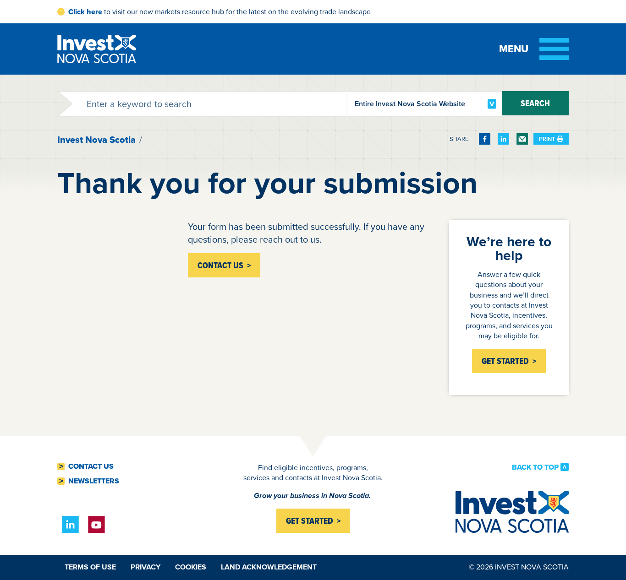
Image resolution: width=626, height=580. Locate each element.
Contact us (220, 265)
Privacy (145, 567)
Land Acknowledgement (269, 567)
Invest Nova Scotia (96, 139)
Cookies (190, 567)
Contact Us (91, 466)
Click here (85, 11)
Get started (309, 521)
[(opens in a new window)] (484, 139)
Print (547, 139)
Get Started (505, 361)
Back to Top (535, 467)
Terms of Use (90, 567)
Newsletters (93, 481)
